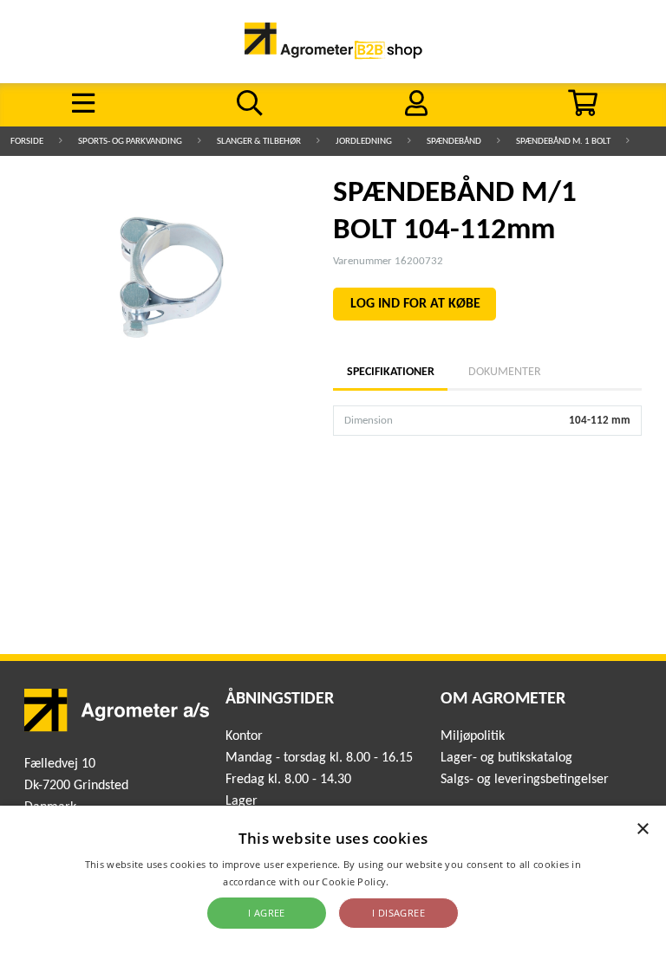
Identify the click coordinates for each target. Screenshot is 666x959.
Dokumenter (504, 372)
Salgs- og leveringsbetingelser (525, 780)
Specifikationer (390, 372)
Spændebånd (454, 141)
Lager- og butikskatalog (506, 758)
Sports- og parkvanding (130, 141)
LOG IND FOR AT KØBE (415, 304)
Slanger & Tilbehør (259, 141)
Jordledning (364, 141)
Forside (26, 141)
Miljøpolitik (473, 736)
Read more (417, 881)
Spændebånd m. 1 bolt (563, 141)
